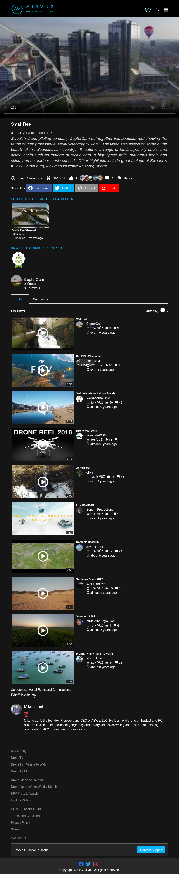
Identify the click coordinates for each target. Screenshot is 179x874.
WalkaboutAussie (98, 398)
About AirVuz (32, 809)
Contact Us (18, 838)
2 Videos (30, 283)
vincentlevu (94, 658)
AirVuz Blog (19, 751)
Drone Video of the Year (27, 780)
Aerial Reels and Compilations (50, 689)
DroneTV (17, 757)
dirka (89, 472)
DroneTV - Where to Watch (29, 764)
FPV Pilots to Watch (24, 793)
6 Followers (32, 288)
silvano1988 (94, 546)
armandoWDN (96, 435)
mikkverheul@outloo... (101, 621)
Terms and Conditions (26, 815)
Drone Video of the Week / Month (34, 786)
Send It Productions (100, 509)
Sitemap (16, 829)
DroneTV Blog (20, 771)
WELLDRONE (96, 584)
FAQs (15, 809)
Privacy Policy (20, 822)
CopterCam (34, 279)
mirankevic (93, 361)
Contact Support (151, 850)
